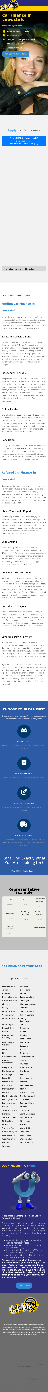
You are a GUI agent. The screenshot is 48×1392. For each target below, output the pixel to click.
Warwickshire (26, 1128)
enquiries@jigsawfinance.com (34, 1379)
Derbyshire (24, 1028)
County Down (8, 1015)
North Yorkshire (27, 1092)
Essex (4, 1049)
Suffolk (19, 296)
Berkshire (6, 993)
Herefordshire (26, 1067)
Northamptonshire (10, 1096)
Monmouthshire (9, 1089)
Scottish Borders (9, 1110)
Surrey (23, 1124)
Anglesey (24, 986)
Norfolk (5, 1092)
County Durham (27, 1015)
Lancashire (6, 1078)
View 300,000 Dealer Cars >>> (24, 871)
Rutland (23, 1106)
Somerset (6, 1114)
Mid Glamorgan (26, 1085)
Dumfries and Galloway (8, 1036)
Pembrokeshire (8, 1103)
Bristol (23, 993)
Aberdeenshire (8, 986)
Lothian (23, 1081)
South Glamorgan (27, 1114)
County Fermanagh (10, 1018)
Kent (22, 1074)
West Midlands (8, 1135)
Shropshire (24, 1110)
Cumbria (23, 1024)
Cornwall (24, 1007)
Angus (5, 990)
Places (12, 296)
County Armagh (27, 1011)
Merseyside (7, 1085)
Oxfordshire (25, 1099)
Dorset (23, 1031)
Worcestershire (26, 1142)
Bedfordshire (25, 990)
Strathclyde (25, 1121)
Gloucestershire (9, 1056)
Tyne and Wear (8, 1128)
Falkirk (23, 1049)
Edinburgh (24, 1046)
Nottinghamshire (9, 1099)
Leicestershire (26, 1078)
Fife (4, 1053)
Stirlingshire (7, 1121)
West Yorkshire (8, 1139)
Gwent (23, 1060)
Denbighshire (8, 1028)
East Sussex (25, 1042)
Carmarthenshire (9, 1000)
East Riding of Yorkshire (8, 1043)
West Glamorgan (9, 1131)
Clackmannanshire (28, 1004)
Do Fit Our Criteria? (16, 54)
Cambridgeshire (27, 997)
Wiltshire (6, 1142)
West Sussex (25, 1135)
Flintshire (24, 1053)
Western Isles (26, 1139)
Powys (5, 1106)
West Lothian (26, 1131)
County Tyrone (8, 1024)
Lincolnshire (7, 1081)
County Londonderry (25, 1019)
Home (5, 296)
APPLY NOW (25, 1285)
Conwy (5, 1007)
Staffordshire (26, 1117)
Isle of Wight (7, 1074)
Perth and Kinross (27, 1103)
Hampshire (7, 1067)
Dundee (23, 1035)
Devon (5, 1031)
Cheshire (6, 1004)
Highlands (24, 1071)
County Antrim (8, 1011)
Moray (23, 1089)
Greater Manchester (7, 1061)
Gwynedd (24, 1064)
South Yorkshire (9, 1117)
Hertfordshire (8, 1071)
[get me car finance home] (9, 5)
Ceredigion (24, 1000)
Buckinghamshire (9, 997)
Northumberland (27, 1096)
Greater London (27, 1056)
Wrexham (6, 1146)
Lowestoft (27, 296)
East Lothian (25, 1039)
